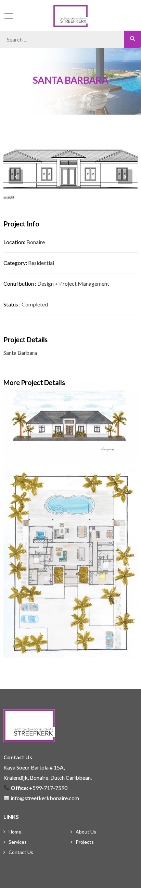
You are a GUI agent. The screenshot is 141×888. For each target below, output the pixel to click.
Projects (85, 842)
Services (18, 842)
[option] (70, 176)
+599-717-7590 (48, 787)
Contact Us (21, 852)
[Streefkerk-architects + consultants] (70, 15)
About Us (86, 832)
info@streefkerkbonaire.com (45, 798)
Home (15, 832)
